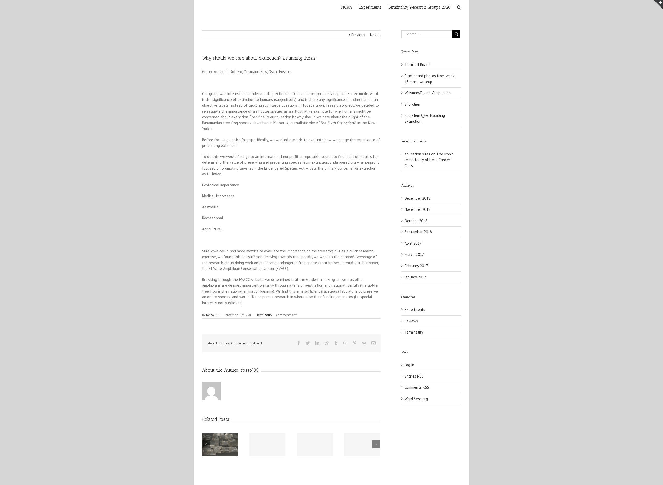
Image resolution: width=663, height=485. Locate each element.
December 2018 (417, 198)
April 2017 (413, 243)
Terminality (264, 315)
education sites (417, 153)
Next (374, 34)
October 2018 (416, 220)
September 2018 (418, 231)
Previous (358, 34)
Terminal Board (417, 64)
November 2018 (417, 209)
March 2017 (414, 254)
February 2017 (416, 265)
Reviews (411, 320)
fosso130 (212, 315)
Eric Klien (412, 104)
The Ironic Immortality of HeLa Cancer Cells (429, 159)
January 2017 (415, 276)
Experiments (415, 309)
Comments (417, 387)
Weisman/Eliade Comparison (428, 92)
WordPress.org (416, 398)
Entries (414, 376)
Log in (409, 364)
